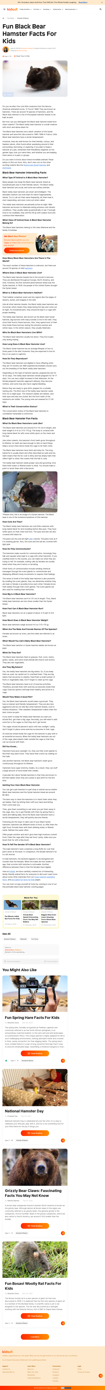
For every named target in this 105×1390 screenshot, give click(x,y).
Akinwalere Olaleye (27, 48)
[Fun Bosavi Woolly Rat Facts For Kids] (34, 1259)
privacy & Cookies (84, 1372)
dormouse (6, 168)
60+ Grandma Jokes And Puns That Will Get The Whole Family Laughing (47, 2)
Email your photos (17, 250)
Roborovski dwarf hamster (34, 165)
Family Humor (57, 9)
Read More (83, 2)
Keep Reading (36, 1053)
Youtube (55, 1381)
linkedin (55, 1378)
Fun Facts (36, 9)
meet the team (32, 1372)
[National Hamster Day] (34, 1087)
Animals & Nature (10, 912)
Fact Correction (52, 961)
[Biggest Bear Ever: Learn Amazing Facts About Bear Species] (49, 905)
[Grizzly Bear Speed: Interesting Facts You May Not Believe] (30, 905)
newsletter (31, 1375)
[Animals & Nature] (6, 1060)
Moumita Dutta (13, 1023)
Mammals (23, 939)
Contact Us (6, 1369)
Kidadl (3, 18)
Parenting (46, 9)
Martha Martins (13, 1201)
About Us (30, 1369)
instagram (55, 1375)
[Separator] (101, 1376)
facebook (55, 1369)
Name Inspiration (70, 9)
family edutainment (34, 1378)
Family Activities (25, 9)
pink (31, 539)
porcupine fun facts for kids (23, 880)
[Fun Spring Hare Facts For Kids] (34, 993)
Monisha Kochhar (22, 50)
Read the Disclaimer (13, 961)
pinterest (55, 1372)
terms (80, 1369)
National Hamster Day (24, 1111)
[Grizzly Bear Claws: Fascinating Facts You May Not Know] (34, 1167)
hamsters (28, 268)
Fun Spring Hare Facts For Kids (32, 1017)
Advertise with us (8, 1372)
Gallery (10, 95)
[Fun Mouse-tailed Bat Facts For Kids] (12, 904)
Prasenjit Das (12, 1116)
